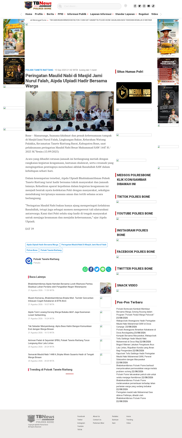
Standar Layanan (125, 14)
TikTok (79, 429)
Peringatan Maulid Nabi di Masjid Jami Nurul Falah (83, 244)
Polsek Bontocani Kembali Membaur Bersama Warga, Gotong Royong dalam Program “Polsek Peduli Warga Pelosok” (135, 312)
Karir (114, 423)
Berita (50, 14)
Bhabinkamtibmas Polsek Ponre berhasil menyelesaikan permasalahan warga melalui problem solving (136, 368)
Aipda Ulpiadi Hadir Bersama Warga (42, 244)
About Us (96, 416)
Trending (129, 420)
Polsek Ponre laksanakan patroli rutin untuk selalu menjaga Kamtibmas (136, 376)
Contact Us (97, 420)
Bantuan (115, 420)
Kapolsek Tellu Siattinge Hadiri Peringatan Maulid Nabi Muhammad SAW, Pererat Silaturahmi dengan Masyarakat (135, 356)
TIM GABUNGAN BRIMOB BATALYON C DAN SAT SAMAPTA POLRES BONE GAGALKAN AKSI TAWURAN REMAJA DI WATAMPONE (92, 20)
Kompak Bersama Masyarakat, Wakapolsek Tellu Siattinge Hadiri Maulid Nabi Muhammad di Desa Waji (136, 338)
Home (28, 14)
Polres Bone (32, 250)
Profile (39, 14)
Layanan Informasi (100, 14)
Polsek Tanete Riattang (51, 250)
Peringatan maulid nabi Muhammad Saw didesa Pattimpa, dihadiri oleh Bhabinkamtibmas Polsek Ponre (134, 395)
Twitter (79, 420)
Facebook (81, 416)
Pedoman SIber (98, 423)
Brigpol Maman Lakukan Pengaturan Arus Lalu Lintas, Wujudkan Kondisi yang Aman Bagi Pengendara (135, 347)
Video (154, 14)
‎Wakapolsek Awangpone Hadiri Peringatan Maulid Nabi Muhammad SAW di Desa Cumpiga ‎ (135, 323)
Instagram (81, 423)
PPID (60, 14)
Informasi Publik (76, 14)
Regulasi (144, 14)
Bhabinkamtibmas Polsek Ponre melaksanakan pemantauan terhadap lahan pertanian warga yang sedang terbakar (135, 383)
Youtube (80, 426)
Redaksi (115, 416)
